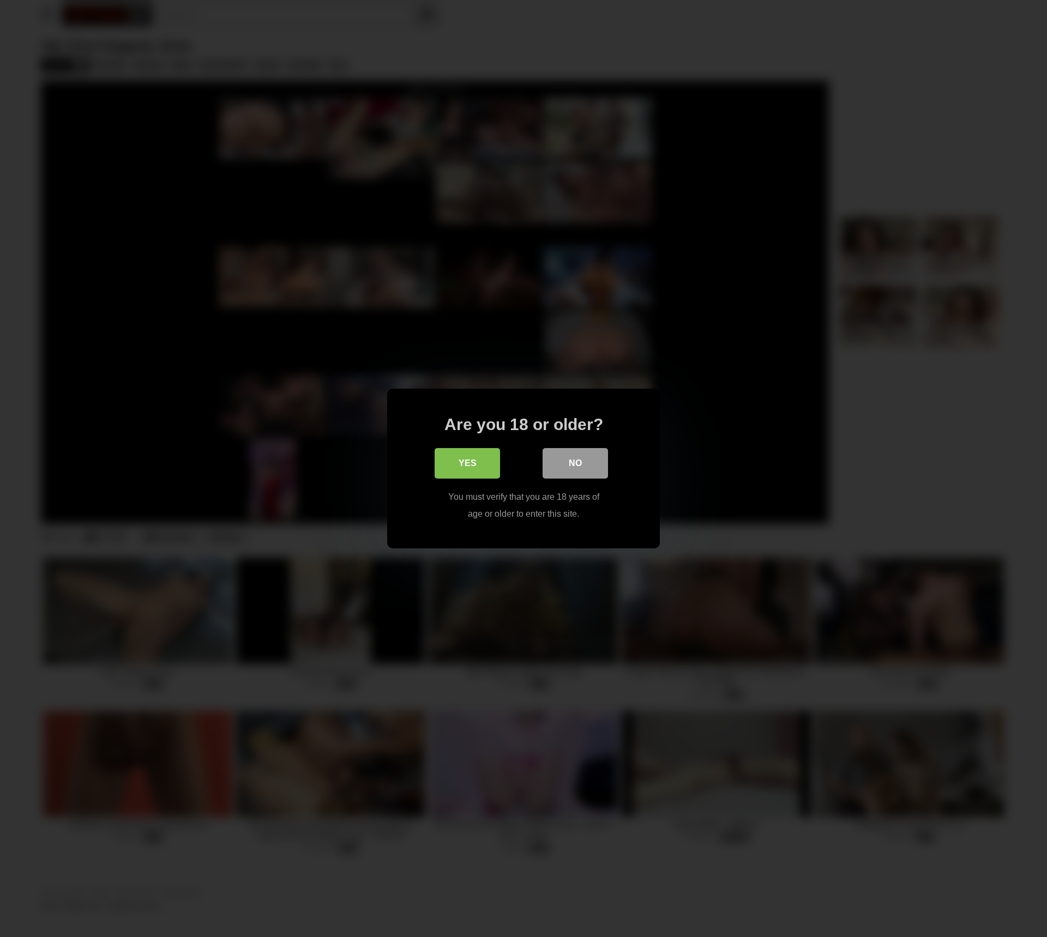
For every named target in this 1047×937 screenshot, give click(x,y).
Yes (468, 463)
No (575, 463)
